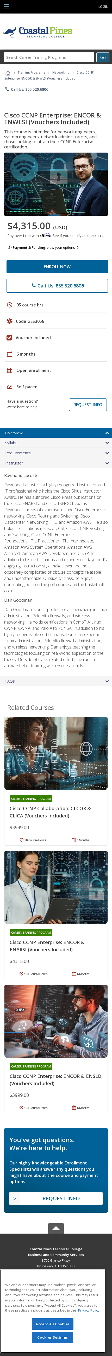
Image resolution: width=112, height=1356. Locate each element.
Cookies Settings (52, 1337)
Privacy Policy (88, 1310)
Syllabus (12, 442)
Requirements (18, 452)
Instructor (14, 463)
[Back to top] (56, 1248)
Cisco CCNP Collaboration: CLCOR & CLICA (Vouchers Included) (50, 812)
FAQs (10, 681)
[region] (52, 1311)
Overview (14, 432)
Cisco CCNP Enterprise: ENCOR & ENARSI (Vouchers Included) (47, 946)
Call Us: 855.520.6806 (26, 89)
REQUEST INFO (87, 405)
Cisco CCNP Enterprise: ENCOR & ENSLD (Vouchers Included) (55, 1079)
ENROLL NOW (57, 267)
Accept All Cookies (53, 1324)
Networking (60, 72)
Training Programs (31, 72)
